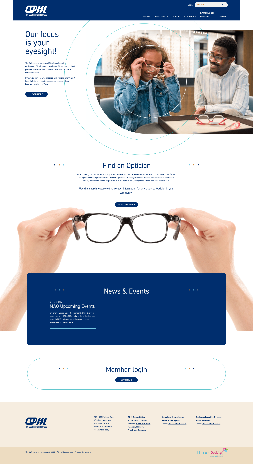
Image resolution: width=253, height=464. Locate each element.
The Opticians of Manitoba (36, 452)
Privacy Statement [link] (83, 452)
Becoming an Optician (207, 15)
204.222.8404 (140, 420)
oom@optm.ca (140, 430)
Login (190, 4)
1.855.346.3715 (143, 423)
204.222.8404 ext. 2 (211, 423)
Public (176, 16)
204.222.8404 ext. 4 (177, 423)
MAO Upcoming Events (72, 306)
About (146, 16)
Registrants (161, 16)
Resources (190, 16)
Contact (223, 16)
